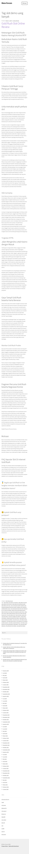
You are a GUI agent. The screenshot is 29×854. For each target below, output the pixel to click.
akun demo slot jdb (22, 602)
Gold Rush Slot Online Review (13, 25)
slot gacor (4, 805)
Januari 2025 (5, 712)
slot (2, 825)
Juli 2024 (5, 726)
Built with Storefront (14, 846)
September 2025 (6, 694)
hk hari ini (4, 814)
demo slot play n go (6, 612)
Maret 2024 (5, 735)
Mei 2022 (5, 780)
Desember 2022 (6, 770)
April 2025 (5, 705)
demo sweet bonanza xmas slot (13, 613)
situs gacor (4, 811)
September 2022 (6, 777)
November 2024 (6, 717)
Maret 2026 (5, 680)
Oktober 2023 (6, 747)
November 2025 (6, 689)
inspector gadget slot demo (14, 616)
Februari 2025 (6, 710)
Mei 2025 (5, 703)
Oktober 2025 (6, 691)
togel (3, 802)
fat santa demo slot (10, 615)
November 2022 (6, 773)
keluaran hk (4, 808)
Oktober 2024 (6, 719)
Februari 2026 (6, 682)
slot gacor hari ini (5, 799)
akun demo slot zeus (6, 605)
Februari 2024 (6, 738)
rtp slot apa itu (16, 619)
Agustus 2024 (6, 724)
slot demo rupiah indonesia (14, 622)
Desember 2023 (6, 742)
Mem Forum (7, 3)
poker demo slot (22, 618)
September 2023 (6, 749)
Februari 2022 (6, 787)
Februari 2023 (6, 766)
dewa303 (3, 817)
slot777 (3, 831)
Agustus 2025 (6, 696)
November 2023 (6, 745)
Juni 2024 (5, 729)
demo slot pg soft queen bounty (18, 610)
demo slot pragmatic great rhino (17, 612)
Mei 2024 (5, 731)
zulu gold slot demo (21, 626)
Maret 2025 (5, 708)
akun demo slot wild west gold (18, 604)
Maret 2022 (5, 784)
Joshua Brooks (16, 20)
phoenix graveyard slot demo (13, 618)
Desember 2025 (6, 687)
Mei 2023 (5, 759)
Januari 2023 (5, 768)
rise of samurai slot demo (7, 619)
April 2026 (5, 677)
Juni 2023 (5, 756)
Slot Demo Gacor (9, 601)
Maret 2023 (5, 763)
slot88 (3, 828)
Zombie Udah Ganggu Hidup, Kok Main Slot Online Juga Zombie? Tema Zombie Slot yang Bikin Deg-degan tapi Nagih (14, 652)
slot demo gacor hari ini (12, 621)
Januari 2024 (5, 740)
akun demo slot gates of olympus (11, 602)
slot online (4, 820)
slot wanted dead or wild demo (11, 624)
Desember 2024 (6, 715)
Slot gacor (4, 834)
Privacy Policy (5, 846)
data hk (3, 822)
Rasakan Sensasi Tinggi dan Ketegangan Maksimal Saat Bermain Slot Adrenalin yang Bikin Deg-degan (15, 660)
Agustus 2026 (6, 670)
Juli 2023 (5, 754)
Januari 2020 (5, 789)
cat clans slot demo (7, 610)
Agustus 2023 (6, 752)
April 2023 (5, 761)
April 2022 (5, 782)
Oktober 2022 (6, 775)
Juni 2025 (5, 701)
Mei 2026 (5, 675)
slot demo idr (20, 621)
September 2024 (6, 722)
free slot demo (18, 615)
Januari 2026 (5, 684)
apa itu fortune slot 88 (15, 605)
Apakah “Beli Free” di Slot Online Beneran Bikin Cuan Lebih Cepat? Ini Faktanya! (14, 647)
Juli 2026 (5, 673)
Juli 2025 (5, 698)
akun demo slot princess (7, 604)
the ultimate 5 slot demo (11, 626)
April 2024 (5, 733)
